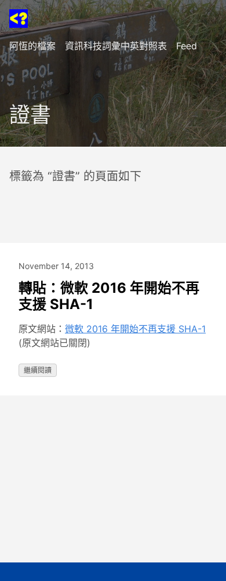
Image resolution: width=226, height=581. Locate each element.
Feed (186, 46)
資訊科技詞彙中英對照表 (116, 46)
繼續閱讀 (38, 370)
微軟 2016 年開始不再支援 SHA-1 (135, 329)
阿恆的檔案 (32, 46)
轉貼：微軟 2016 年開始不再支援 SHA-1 (109, 296)
